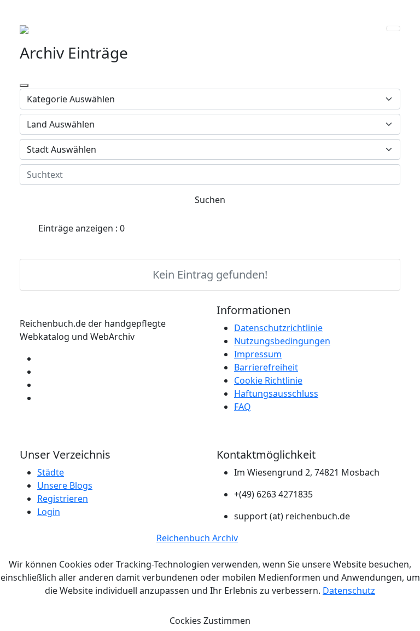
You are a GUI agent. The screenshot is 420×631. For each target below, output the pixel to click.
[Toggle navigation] (393, 28)
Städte (50, 472)
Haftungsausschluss (276, 393)
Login (48, 512)
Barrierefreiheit (266, 367)
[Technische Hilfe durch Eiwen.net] (40, 385)
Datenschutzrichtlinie (278, 328)
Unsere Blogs (64, 485)
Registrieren (62, 499)
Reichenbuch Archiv (197, 538)
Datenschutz (349, 590)
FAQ (242, 407)
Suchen (210, 200)
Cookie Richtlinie (268, 380)
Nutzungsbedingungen (282, 341)
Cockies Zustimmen (210, 621)
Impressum (258, 354)
